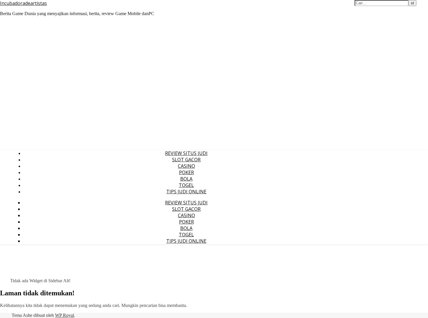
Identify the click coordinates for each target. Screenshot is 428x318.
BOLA (186, 179)
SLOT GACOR (186, 159)
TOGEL (186, 185)
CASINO (186, 166)
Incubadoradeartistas (23, 3)
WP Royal (64, 315)
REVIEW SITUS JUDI (186, 153)
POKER (186, 172)
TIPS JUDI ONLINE (186, 191)
